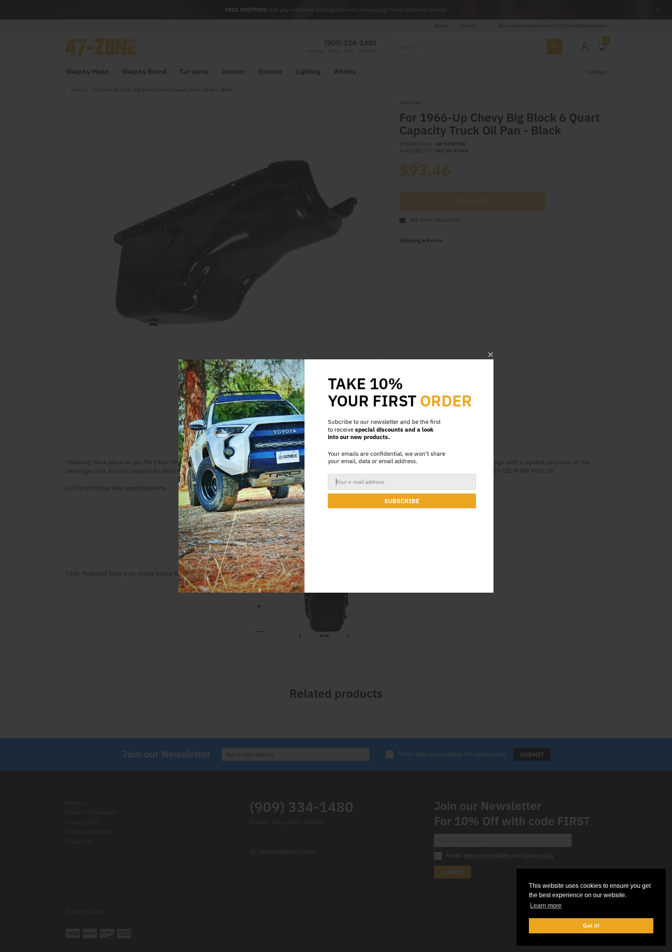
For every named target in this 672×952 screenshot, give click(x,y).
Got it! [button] (591, 925)
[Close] (490, 354)
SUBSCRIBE (402, 501)
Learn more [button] (546, 905)
